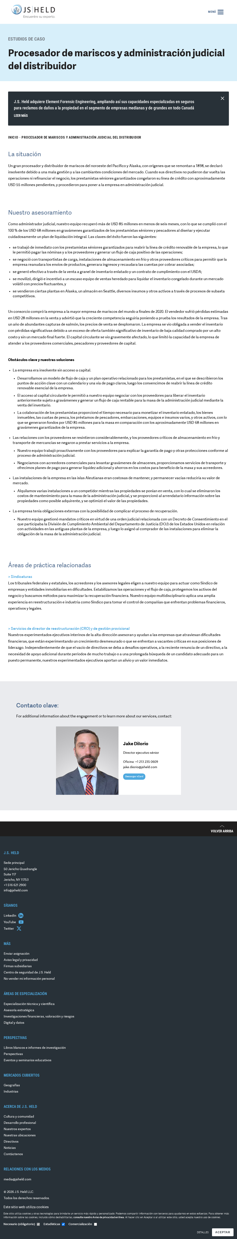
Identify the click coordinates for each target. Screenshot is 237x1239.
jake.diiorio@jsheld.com (140, 767)
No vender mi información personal (29, 979)
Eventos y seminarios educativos (27, 1060)
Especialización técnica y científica (29, 1004)
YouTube (10, 922)
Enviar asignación (16, 954)
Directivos (11, 1142)
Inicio (13, 137)
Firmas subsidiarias (18, 966)
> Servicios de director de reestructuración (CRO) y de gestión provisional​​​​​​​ (69, 629)
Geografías (12, 1085)
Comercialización (80, 1224)
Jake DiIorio (135, 744)
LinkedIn (10, 916)
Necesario (19, 1224)
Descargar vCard (134, 776)
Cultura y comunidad (19, 1117)
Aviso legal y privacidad (21, 960)
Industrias (11, 1091)
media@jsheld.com (17, 1179)
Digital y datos (14, 1023)
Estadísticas (52, 1224)
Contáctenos (13, 1154)
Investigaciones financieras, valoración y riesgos (39, 1016)
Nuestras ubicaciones (20, 1135)
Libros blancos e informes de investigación (35, 1048)
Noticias (10, 1148)
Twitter (9, 929)
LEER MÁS (21, 116)
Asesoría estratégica (19, 1010)
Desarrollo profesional (20, 1123)
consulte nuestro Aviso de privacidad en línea (98, 1217)
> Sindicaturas (20, 577)
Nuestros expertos (17, 1129)
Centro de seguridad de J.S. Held (27, 972)
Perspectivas (13, 1054)
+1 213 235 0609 (146, 762)
